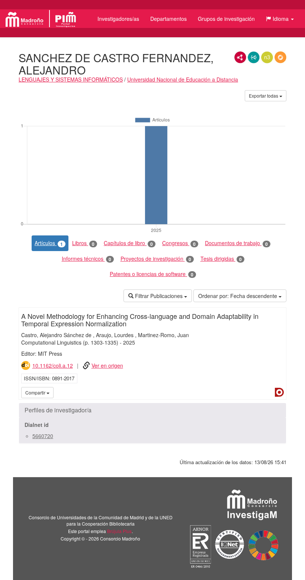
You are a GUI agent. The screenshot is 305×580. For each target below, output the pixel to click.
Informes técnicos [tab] (86, 259)
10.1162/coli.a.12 (52, 365)
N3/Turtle (267, 57)
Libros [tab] (83, 243)
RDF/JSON (280, 57)
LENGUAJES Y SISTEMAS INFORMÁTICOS (71, 79)
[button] (279, 18)
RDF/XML (240, 57)
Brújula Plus (119, 531)
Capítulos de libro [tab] (128, 243)
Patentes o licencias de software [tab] (151, 274)
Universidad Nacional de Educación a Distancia (182, 79)
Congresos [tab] (179, 243)
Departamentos (168, 18)
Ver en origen (107, 365)
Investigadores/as (118, 18)
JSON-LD (254, 57)
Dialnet (279, 392)
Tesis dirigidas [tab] (221, 259)
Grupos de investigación (226, 18)
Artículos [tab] (49, 243)
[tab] (152, 410)
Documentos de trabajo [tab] (236, 243)
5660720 (42, 436)
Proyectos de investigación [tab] (156, 259)
